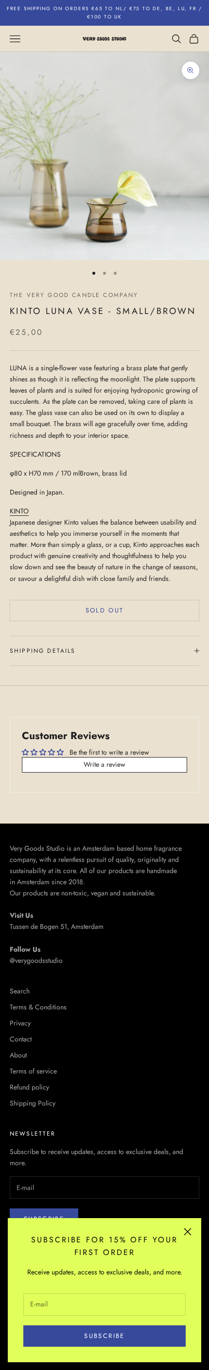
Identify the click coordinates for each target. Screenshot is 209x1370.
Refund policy (29, 1087)
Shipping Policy (32, 1103)
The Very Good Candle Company (74, 295)
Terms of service (33, 1071)
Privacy (20, 1023)
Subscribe (104, 1335)
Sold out (105, 610)
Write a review (104, 764)
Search (20, 991)
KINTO (19, 511)
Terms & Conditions (38, 1007)
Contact (21, 1039)
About (18, 1055)
